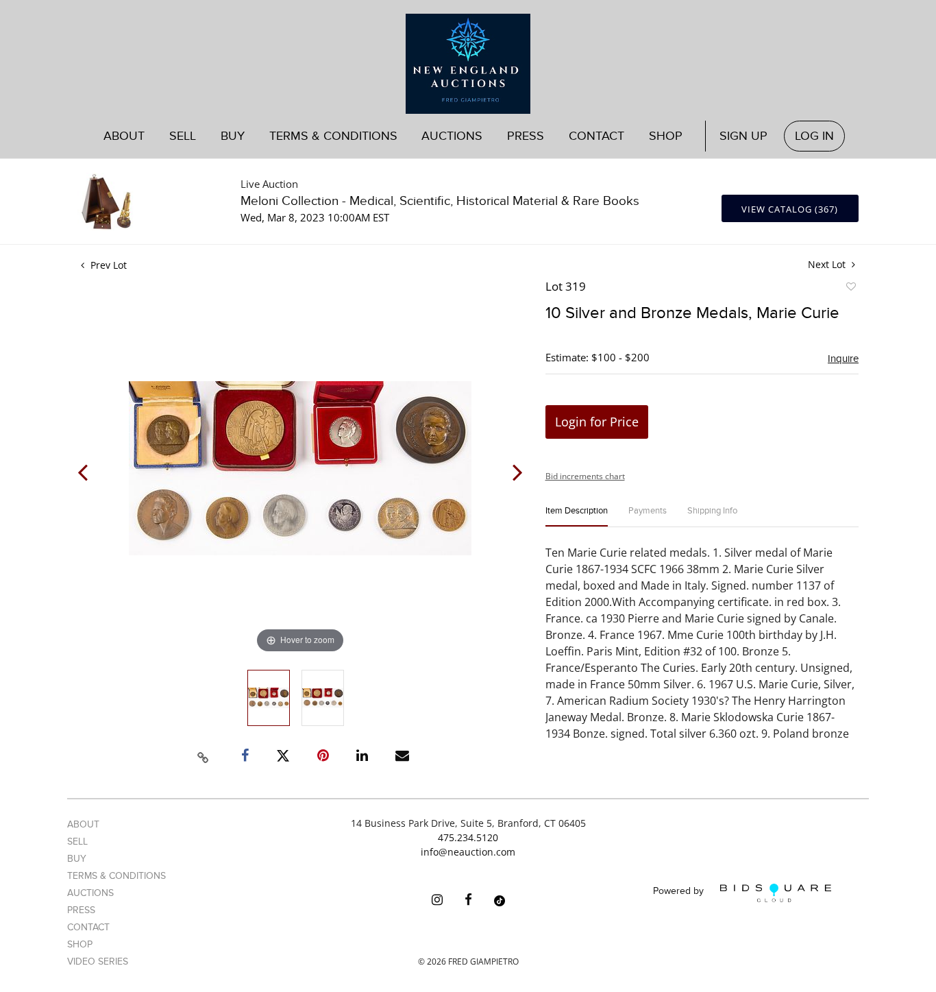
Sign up (743, 136)
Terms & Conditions (333, 136)
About (124, 136)
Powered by (679, 891)
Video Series (97, 961)
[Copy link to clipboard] (203, 755)
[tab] (576, 516)
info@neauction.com (468, 851)
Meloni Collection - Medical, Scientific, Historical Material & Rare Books (440, 201)
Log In (814, 136)
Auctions (90, 893)
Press (525, 136)
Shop (665, 136)
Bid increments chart (585, 476)
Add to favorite (850, 288)
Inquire (843, 358)
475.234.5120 (468, 837)
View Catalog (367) (789, 209)
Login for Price (597, 421)
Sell (77, 841)
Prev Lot (107, 264)
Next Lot (828, 264)
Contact (596, 136)
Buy (76, 858)
